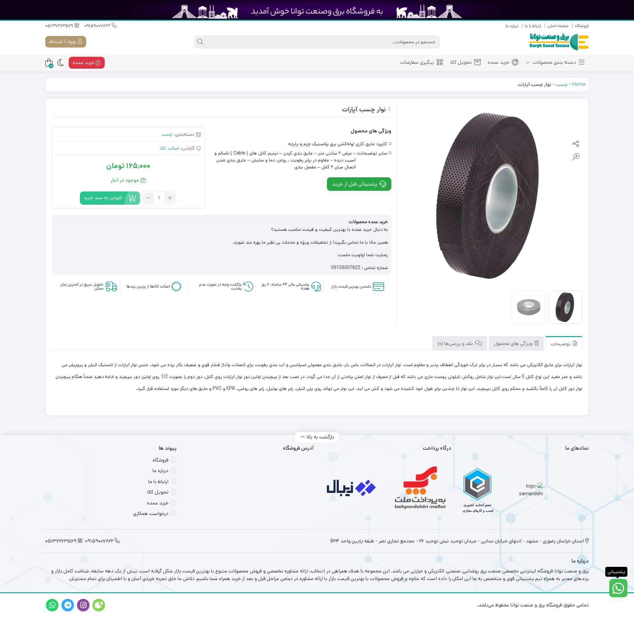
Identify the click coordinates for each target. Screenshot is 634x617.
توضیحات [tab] (561, 344)
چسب (562, 84)
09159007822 (98, 25)
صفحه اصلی (558, 26)
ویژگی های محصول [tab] (514, 343)
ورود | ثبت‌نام (63, 41)
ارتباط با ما (533, 26)
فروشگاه (582, 26)
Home (578, 84)
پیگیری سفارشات (417, 62)
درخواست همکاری (150, 513)
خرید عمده (498, 62)
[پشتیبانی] (618, 588)
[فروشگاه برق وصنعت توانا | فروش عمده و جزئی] (559, 41)
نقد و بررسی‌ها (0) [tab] (456, 343)
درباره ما (512, 26)
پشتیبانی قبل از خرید (355, 184)
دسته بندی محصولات (553, 62)
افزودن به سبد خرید (103, 197)
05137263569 (59, 25)
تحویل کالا (461, 62)
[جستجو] (200, 42)
